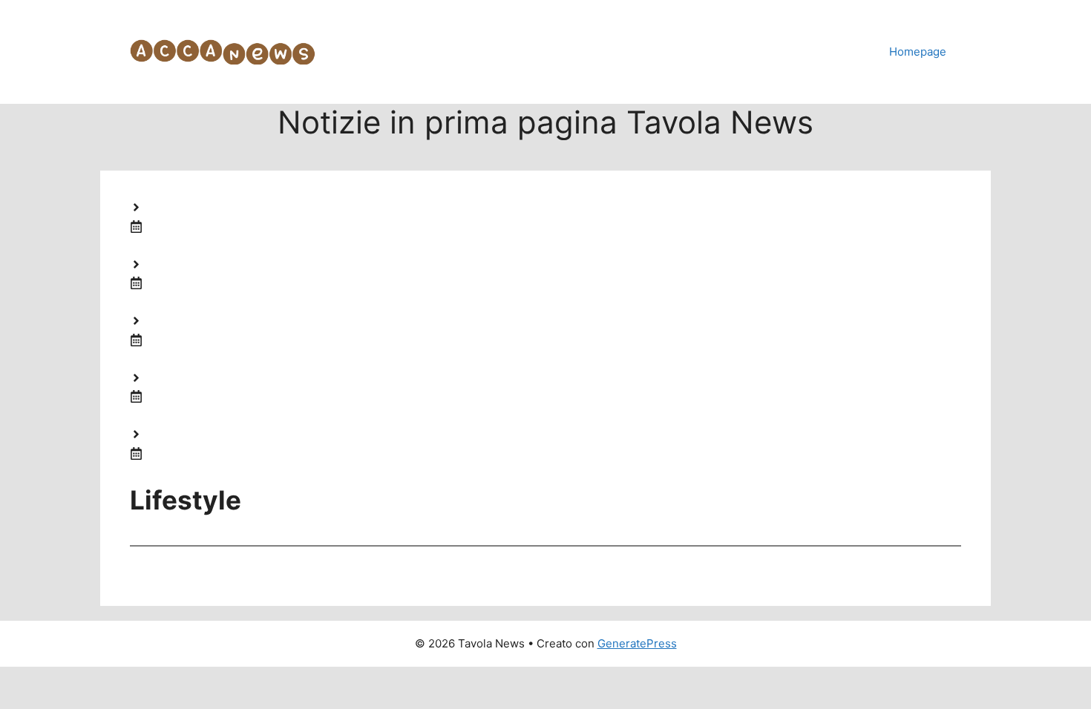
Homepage (917, 51)
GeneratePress (637, 643)
